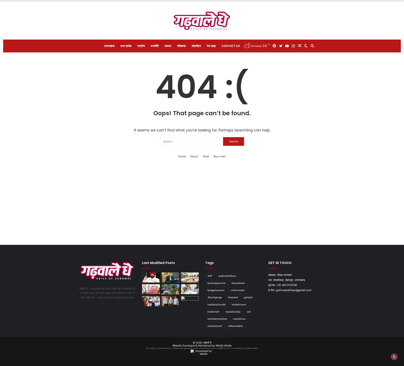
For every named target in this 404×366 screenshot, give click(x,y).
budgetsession (216, 290)
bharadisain (238, 283)
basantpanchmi (216, 283)
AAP (210, 275)
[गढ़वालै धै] (202, 20)
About (194, 156)
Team (205, 156)
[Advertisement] (202, 204)
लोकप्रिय (196, 46)
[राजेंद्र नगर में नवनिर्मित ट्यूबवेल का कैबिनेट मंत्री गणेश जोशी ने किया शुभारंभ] (190, 301)
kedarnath (213, 311)
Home (182, 156)
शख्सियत (181, 46)
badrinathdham (227, 275)
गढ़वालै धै (207, 342)
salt (249, 311)
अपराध (168, 46)
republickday (233, 311)
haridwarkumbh (216, 304)
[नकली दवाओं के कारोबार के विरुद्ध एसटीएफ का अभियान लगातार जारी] (170, 301)
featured (233, 297)
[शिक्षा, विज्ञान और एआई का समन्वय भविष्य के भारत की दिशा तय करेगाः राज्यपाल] (151, 277)
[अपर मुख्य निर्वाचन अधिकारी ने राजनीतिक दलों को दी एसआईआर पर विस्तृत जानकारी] (190, 289)
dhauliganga (214, 297)
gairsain (248, 297)
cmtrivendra (237, 290)
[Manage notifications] (394, 356)
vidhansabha (235, 326)
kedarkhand (239, 304)
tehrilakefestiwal (217, 318)
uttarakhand (214, 326)
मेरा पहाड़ (211, 46)
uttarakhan (239, 318)
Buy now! (220, 156)
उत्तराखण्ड (109, 46)
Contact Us (231, 46)
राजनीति (155, 46)
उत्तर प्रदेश (126, 46)
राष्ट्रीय (141, 46)
